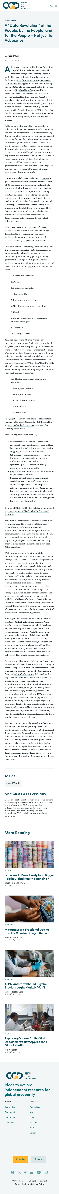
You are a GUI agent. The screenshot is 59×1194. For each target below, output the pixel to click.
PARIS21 (45, 178)
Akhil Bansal (11, 938)
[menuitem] (51, 6)
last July (36, 107)
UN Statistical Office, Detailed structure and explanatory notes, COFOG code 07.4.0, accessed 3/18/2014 (29, 511)
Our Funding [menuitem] (10, 1107)
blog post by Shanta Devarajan (25, 77)
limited (8, 250)
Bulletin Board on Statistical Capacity (23, 603)
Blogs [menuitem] (32, 1112)
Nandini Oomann (26, 110)
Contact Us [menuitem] (9, 1122)
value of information (24, 674)
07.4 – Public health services (21, 425)
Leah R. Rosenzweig (14, 992)
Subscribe (20, 1159)
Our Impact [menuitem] (10, 1112)
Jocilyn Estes (11, 1050)
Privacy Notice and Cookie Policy (29, 1184)
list (29, 266)
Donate (38, 1159)
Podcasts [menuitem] (34, 1122)
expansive (24, 250)
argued (8, 120)
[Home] (30, 5)
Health (43, 363)
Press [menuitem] (32, 1128)
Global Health (13, 783)
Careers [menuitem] (33, 1133)
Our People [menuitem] (10, 1117)
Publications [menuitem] (35, 1107)
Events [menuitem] (32, 1117)
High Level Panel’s (23, 90)
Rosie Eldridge (12, 883)
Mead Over (13, 56)
